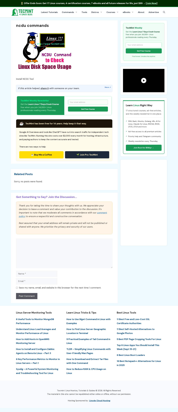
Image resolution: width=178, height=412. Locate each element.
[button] (164, 12)
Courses (110, 12)
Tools (84, 12)
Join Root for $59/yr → (144, 148)
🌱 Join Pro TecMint (87, 154)
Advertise (154, 12)
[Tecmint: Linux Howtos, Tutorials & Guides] (22, 12)
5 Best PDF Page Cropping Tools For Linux (139, 339)
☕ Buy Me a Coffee (41, 154)
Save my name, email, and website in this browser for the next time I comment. (60, 287)
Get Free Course (88, 109)
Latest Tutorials (49, 12)
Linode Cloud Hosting (99, 400)
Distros (95, 12)
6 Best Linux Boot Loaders (131, 355)
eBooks (126, 12)
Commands (68, 12)
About (141, 12)
